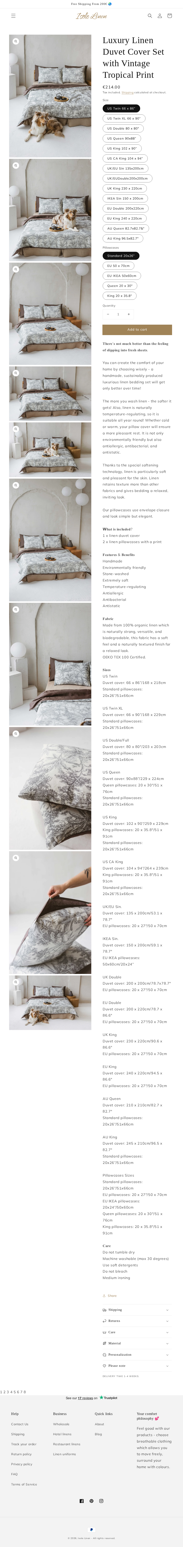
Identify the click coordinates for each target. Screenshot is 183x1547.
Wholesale (61, 1424)
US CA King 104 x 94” (125, 158)
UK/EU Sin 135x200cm (125, 168)
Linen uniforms (64, 1454)
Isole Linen (84, 1538)
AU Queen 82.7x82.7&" (125, 228)
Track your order (24, 1444)
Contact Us (20, 1424)
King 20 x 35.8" (119, 296)
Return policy (21, 1454)
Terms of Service (24, 1484)
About (99, 1424)
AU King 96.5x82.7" (123, 238)
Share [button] (112, 1296)
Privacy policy (21, 1464)
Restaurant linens (67, 1444)
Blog (98, 1434)
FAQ (14, 1474)
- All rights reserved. (103, 1538)
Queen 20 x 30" (120, 286)
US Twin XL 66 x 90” (124, 118)
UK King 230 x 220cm (124, 188)
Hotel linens (62, 1434)
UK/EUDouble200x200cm (127, 178)
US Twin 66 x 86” (121, 108)
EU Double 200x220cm (125, 208)
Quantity (109, 305)
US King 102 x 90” (122, 148)
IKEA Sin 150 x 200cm (125, 198)
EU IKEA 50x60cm (121, 276)
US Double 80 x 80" (123, 128)
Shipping (128, 92)
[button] (13, 16)
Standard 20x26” (121, 256)
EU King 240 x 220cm (124, 218)
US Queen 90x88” (121, 138)
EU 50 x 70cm (118, 266)
